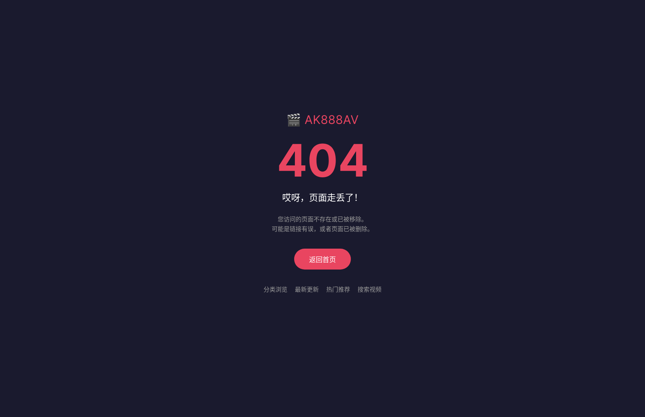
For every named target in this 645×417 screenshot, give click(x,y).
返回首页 (322, 260)
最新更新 (307, 289)
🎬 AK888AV (322, 119)
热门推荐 (338, 289)
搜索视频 (369, 289)
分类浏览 (275, 289)
